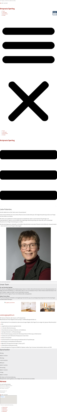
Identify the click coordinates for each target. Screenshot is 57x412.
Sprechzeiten (5, 13)
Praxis (3, 11)
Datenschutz (5, 407)
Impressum (4, 408)
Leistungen (4, 12)
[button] (28, 73)
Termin (54, 13)
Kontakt (3, 15)
